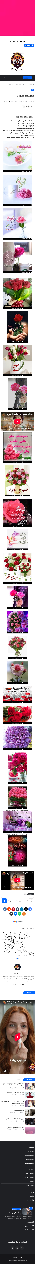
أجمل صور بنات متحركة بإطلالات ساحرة (14, 1213)
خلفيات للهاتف (28, 1177)
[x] (17, 41)
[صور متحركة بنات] (30, 1112)
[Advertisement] (17, 18)
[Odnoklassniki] (24, 914)
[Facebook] (30, 909)
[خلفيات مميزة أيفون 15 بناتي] (30, 1130)
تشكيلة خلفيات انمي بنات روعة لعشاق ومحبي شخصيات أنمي (12, 1102)
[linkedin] (22, 909)
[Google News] (17, 922)
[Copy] (4, 900)
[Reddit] (9, 909)
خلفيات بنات (29, 1079)
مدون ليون (17, 973)
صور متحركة (17, 1079)
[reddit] (10, 41)
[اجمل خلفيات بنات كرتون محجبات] (30, 1095)
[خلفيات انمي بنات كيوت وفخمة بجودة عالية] (30, 1086)
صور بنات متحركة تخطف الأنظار (15, 1119)
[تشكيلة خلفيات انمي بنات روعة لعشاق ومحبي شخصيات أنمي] (30, 1103)
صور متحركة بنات (19, 1110)
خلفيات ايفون (28, 1159)
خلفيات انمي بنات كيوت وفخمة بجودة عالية (13, 1085)
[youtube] (24, 41)
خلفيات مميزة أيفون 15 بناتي (15, 1127)
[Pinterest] (13, 909)
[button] (29, 45)
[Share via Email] (11, 914)
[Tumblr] (17, 909)
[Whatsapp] (19, 914)
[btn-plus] (28, 106)
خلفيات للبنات (28, 1174)
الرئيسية (20, 1257)
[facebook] (21, 41)
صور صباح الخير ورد (11, 85)
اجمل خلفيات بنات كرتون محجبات (14, 1092)
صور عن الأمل (22, 952)
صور (20, 85)
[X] (26, 909)
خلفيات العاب (28, 1155)
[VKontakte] (5, 909)
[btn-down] (24, 106)
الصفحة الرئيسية (28, 85)
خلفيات (30, 1151)
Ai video (15, 1257)
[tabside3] (6, 1079)
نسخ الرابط (31, 901)
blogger (29, 992)
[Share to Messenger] (15, 914)
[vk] (14, 41)
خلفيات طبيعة (28, 1163)
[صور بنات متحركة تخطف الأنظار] (30, 1121)
